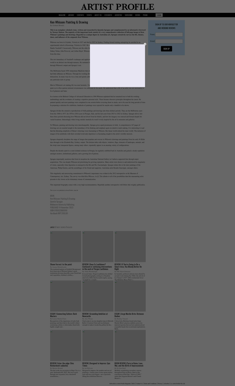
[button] (145, 44)
